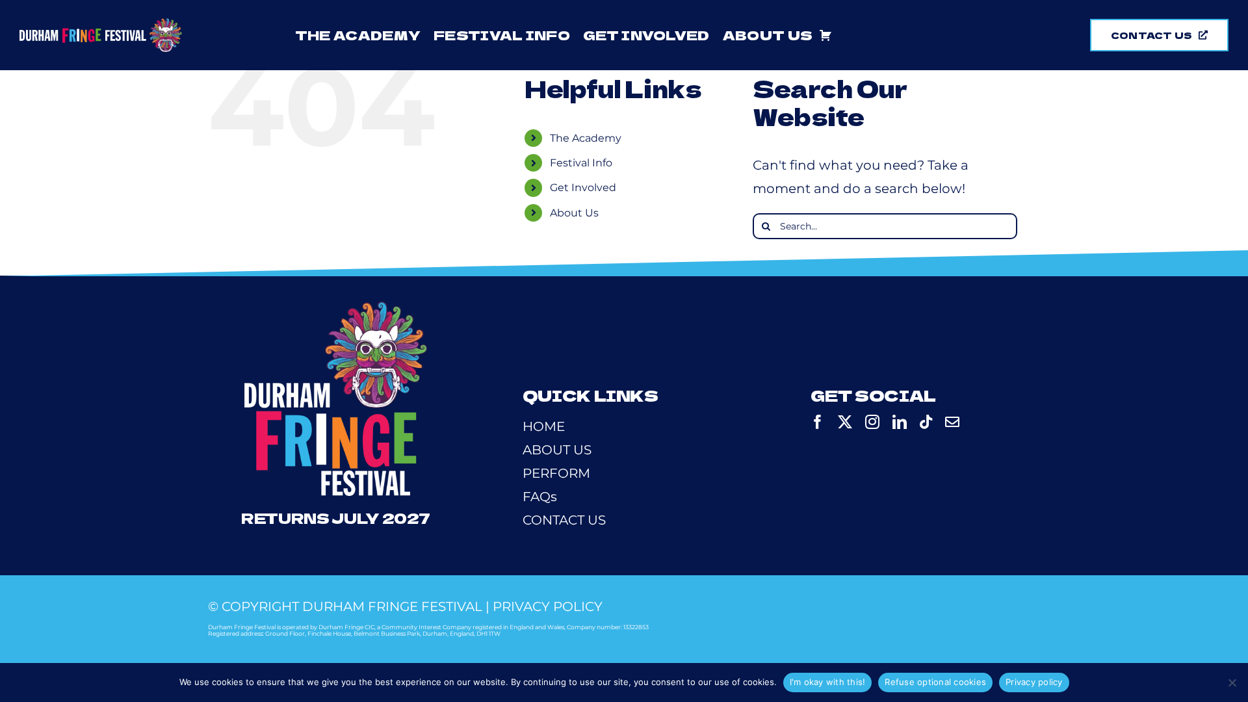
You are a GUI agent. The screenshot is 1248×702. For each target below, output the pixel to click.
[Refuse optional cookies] (1231, 682)
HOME (544, 426)
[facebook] (818, 422)
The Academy (585, 138)
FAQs (540, 496)
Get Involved (583, 187)
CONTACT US (564, 520)
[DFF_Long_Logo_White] (101, 24)
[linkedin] (899, 422)
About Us (574, 213)
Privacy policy (1034, 682)
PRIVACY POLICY (548, 606)
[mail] (952, 422)
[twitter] (845, 422)
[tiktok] (926, 422)
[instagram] (872, 422)
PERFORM (556, 473)
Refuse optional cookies (935, 682)
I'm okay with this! (828, 682)
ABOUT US (557, 450)
